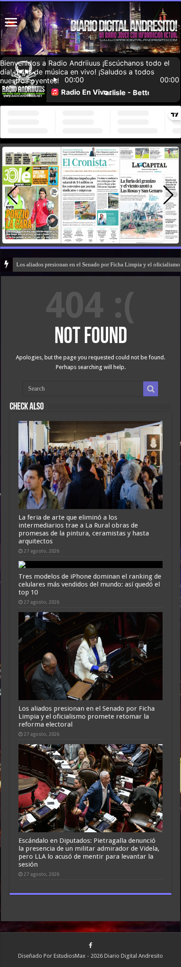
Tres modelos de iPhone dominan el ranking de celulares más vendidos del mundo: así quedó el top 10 (89, 584)
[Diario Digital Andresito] (90, 28)
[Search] (150, 388)
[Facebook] (90, 945)
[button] (168, 195)
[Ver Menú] (11, 23)
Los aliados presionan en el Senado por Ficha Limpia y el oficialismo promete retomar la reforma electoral (86, 716)
